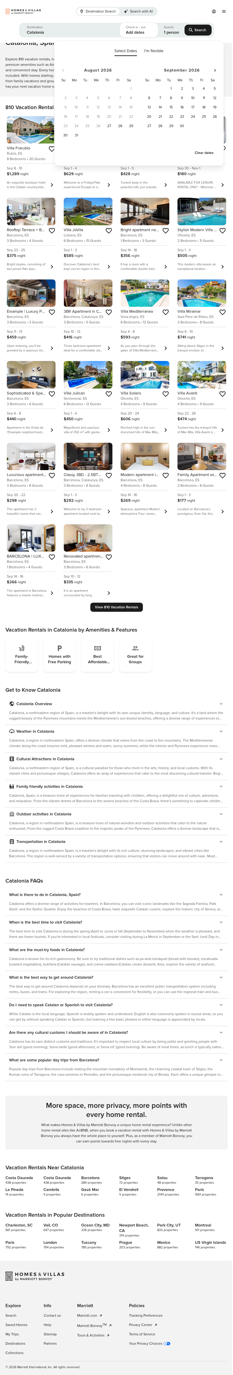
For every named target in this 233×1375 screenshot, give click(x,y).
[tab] (98, 11)
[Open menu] (224, 11)
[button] (69, 30)
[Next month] (215, 70)
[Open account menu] (214, 11)
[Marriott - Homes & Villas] (37, 11)
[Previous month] (63, 70)
